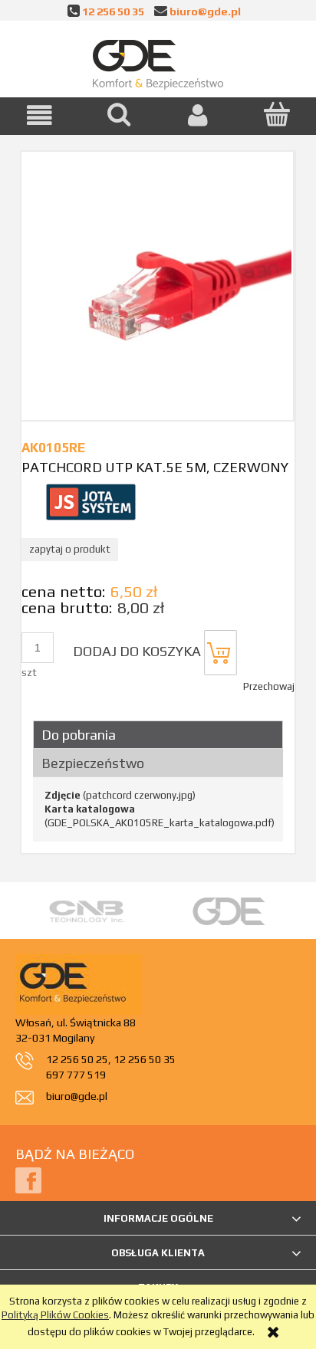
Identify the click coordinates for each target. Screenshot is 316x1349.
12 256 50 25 (77, 1059)
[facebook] (28, 1180)
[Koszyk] (276, 114)
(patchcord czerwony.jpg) (120, 795)
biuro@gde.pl (205, 11)
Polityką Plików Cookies (55, 1315)
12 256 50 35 (113, 11)
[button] (39, 115)
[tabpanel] (158, 809)
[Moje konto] (197, 115)
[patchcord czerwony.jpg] (157, 285)
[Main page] (158, 61)
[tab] (158, 734)
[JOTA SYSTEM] (90, 501)
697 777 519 (76, 1074)
